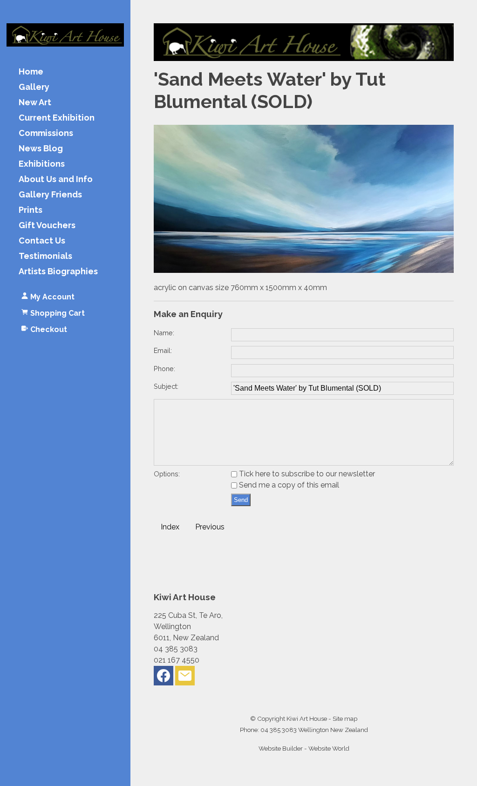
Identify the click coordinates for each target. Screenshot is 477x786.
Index (170, 526)
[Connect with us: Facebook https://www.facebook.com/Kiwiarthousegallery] (163, 677)
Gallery (34, 87)
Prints (30, 210)
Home (31, 72)
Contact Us (42, 241)
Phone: (164, 369)
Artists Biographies (58, 271)
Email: (163, 350)
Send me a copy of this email (288, 485)
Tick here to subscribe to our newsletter (306, 473)
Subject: (166, 386)
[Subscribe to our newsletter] (185, 677)
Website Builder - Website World (304, 748)
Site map (345, 718)
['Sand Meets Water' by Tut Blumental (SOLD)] (304, 270)
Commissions (46, 133)
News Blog (41, 148)
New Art (35, 102)
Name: (164, 333)
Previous (210, 526)
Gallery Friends (50, 194)
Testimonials (45, 256)
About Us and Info (56, 179)
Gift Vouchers (47, 225)
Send (241, 499)
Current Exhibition (57, 118)
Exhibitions (42, 164)
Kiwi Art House (306, 718)
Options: (167, 474)
